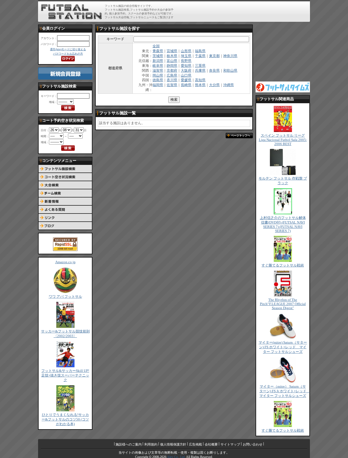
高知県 (200, 80)
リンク (65, 218)
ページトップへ (239, 135)
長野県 (186, 61)
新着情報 (65, 201)
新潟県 (158, 61)
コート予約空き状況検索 (65, 177)
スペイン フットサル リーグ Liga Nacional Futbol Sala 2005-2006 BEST (283, 140)
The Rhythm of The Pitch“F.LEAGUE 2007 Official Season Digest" (283, 304)
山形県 (186, 51)
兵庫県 (200, 71)
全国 (156, 46)
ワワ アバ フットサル (65, 297)
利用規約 (150, 444)
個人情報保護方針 (173, 444)
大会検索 (65, 185)
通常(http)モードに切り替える (68, 49)
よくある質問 (65, 210)
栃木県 (172, 56)
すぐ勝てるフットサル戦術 (283, 265)
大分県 (214, 85)
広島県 (172, 75)
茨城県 (158, 56)
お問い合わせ (252, 444)
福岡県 (158, 85)
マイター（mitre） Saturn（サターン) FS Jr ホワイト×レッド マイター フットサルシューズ (284, 391)
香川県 (172, 80)
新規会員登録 (65, 73)
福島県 (200, 51)
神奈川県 (230, 56)
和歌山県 (230, 71)
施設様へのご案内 (129, 444)
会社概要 (211, 444)
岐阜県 (158, 66)
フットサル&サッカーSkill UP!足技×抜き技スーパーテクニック (65, 375)
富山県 (172, 61)
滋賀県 (158, 71)
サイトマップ (230, 444)
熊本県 (200, 85)
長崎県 (186, 85)
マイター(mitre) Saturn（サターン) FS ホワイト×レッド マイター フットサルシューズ (283, 347)
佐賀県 (172, 85)
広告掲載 (195, 444)
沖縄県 (228, 85)
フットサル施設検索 (65, 169)
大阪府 (186, 71)
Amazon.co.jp (65, 262)
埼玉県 (186, 56)
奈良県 (214, 71)
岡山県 (158, 75)
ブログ (65, 226)
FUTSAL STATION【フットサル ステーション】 (71, 12)
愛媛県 (186, 80)
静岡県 (172, 66)
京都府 (172, 71)
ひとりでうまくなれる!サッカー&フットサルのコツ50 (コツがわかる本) (65, 419)
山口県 (186, 75)
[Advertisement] (245, 11)
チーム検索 (65, 193)
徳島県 (158, 80)
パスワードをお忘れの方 (68, 53)
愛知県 (186, 66)
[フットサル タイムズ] (283, 87)
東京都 (214, 56)
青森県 (158, 51)
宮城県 (172, 51)
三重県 (200, 66)
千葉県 (200, 56)
